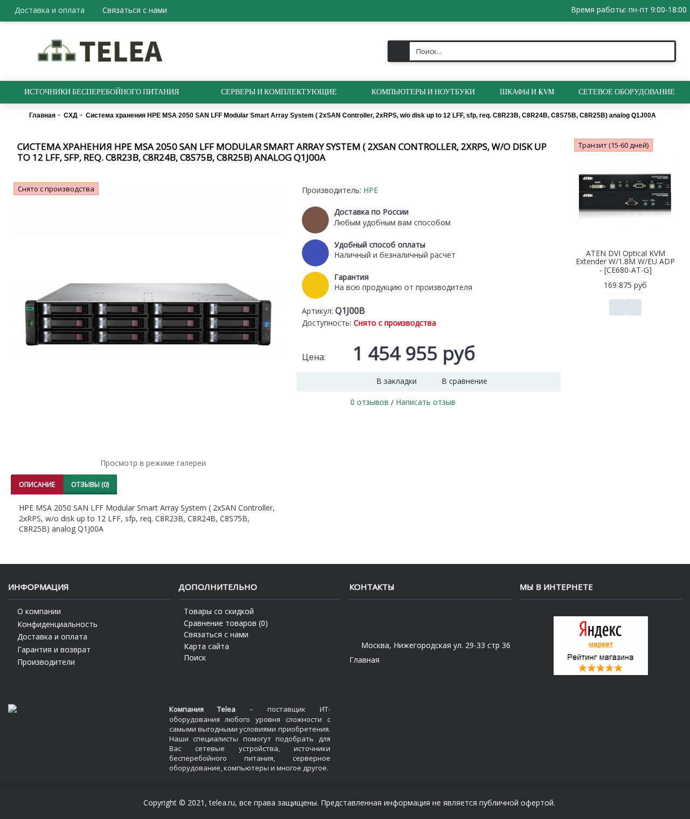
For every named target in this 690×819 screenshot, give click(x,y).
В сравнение (464, 381)
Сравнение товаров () (226, 623)
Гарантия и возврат (54, 649)
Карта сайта (206, 646)
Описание (37, 484)
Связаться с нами (216, 634)
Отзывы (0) (90, 484)
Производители (46, 662)
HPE (370, 190)
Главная (364, 660)
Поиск (195, 657)
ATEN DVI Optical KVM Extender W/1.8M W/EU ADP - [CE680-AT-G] (625, 261)
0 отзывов (369, 402)
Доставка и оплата (52, 636)
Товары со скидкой (219, 611)
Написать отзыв (426, 402)
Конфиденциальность (57, 624)
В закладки (396, 381)
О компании (39, 611)
